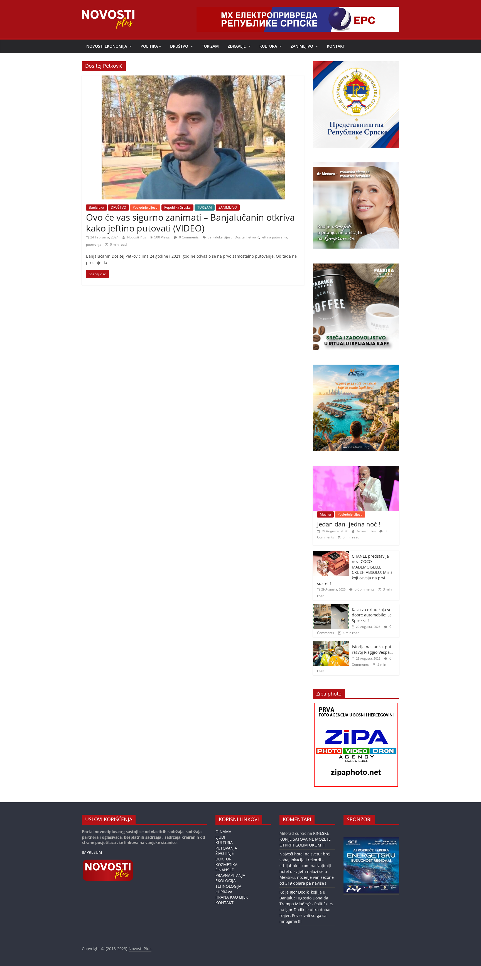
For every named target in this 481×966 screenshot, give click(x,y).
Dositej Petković (247, 237)
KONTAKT (336, 46)
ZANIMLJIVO (302, 46)
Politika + (151, 46)
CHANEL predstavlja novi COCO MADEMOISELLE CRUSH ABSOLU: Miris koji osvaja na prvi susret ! (354, 569)
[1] (348, 890)
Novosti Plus (137, 237)
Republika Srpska (177, 207)
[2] (353, 890)
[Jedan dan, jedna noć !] (356, 468)
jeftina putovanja (274, 237)
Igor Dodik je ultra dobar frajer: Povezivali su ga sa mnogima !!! (305, 915)
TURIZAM (210, 46)
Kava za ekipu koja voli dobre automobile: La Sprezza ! (373, 615)
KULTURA (268, 46)
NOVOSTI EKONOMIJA (106, 46)
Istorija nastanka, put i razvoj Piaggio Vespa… (373, 649)
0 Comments (188, 237)
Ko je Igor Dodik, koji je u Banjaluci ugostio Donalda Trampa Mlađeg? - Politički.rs (306, 897)
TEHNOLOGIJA (228, 886)
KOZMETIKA (226, 864)
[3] (359, 890)
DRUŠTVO (179, 46)
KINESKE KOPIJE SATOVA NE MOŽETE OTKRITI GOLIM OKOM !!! (305, 839)
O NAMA (223, 831)
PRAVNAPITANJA (230, 875)
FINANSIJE (224, 869)
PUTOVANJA (226, 848)
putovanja (93, 244)
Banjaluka (96, 207)
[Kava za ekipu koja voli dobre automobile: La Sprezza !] (331, 607)
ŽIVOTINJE (224, 853)
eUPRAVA (223, 891)
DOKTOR (223, 859)
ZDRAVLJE (237, 46)
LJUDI (220, 837)
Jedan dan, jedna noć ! (348, 524)
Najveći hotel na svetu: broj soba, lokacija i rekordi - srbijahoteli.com (304, 859)
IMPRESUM (92, 852)
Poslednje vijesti (145, 207)
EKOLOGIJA (225, 880)
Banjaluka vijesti (219, 237)
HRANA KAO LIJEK (231, 897)
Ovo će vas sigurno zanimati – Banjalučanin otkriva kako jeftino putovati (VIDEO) (190, 222)
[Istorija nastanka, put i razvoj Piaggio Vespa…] (331, 644)
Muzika (325, 514)
